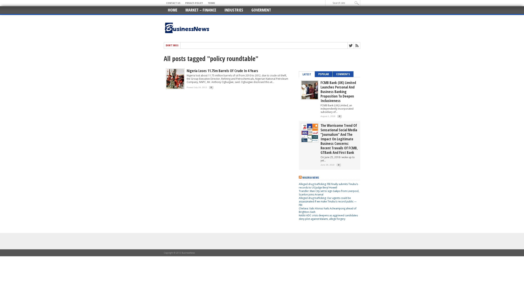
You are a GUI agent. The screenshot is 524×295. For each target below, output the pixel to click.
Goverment (261, 10)
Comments (343, 74)
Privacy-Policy (194, 3)
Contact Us (173, 3)
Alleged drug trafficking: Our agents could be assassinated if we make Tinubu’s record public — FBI (328, 201)
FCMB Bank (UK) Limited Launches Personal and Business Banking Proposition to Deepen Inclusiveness (338, 91)
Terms (211, 3)
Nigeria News (310, 177)
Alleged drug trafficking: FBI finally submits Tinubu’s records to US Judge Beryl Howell (328, 185)
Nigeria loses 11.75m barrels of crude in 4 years (222, 70)
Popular (323, 74)
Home (172, 10)
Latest (307, 74)
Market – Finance (200, 10)
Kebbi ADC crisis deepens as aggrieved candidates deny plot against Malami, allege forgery (328, 217)
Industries (233, 10)
